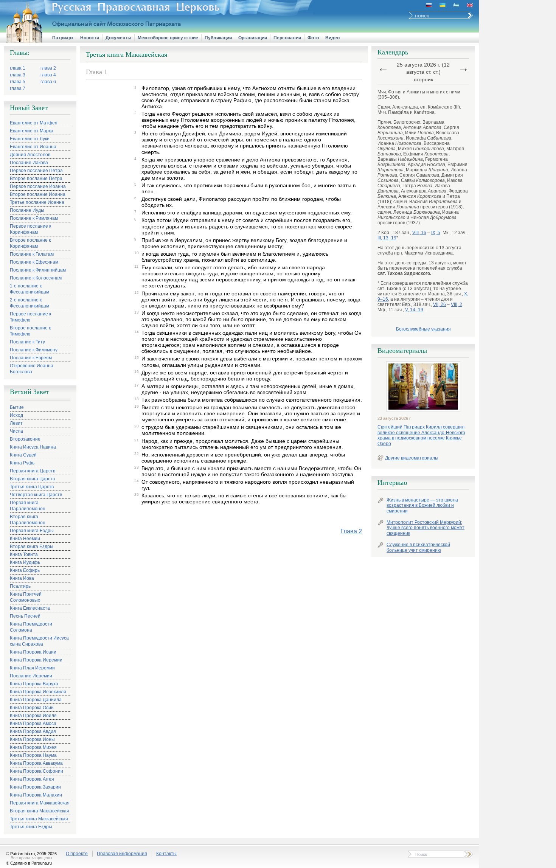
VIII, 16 (419, 232)
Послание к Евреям (31, 357)
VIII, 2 (456, 304)
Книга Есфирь (25, 570)
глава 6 (48, 81)
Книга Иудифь (25, 562)
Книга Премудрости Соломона (31, 627)
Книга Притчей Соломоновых (26, 597)
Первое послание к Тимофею (30, 317)
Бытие (17, 407)
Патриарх (63, 37)
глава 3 (17, 75)
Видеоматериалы (402, 350)
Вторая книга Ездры (31, 546)
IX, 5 (435, 232)
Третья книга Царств (32, 486)
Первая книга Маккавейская (40, 803)
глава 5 (17, 81)
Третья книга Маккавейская (39, 818)
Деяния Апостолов (30, 154)
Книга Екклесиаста (30, 608)
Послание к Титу (27, 342)
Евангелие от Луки (30, 138)
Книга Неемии (25, 538)
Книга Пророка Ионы (32, 739)
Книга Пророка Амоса (33, 723)
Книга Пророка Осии (32, 707)
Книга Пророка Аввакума (36, 763)
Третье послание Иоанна (37, 202)
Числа (16, 431)
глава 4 (48, 75)
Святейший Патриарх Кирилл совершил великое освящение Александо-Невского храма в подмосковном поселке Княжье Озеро (421, 435)
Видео (332, 37)
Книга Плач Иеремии (32, 668)
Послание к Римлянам (34, 218)
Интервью (392, 482)
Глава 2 (351, 531)
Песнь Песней (25, 616)
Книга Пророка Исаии (33, 652)
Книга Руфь (22, 463)
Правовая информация (122, 853)
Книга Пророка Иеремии (36, 660)
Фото (313, 37)
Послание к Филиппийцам (38, 270)
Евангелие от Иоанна (33, 146)
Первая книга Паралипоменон (27, 505)
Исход (16, 415)
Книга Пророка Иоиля (33, 715)
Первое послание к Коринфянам (30, 229)
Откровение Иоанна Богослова (31, 368)
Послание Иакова (29, 162)
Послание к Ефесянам (34, 262)
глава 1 (17, 68)
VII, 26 (439, 304)
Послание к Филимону (33, 349)
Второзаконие (25, 439)
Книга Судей (23, 455)
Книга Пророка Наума (33, 755)
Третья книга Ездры (31, 826)
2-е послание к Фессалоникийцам (29, 303)
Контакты (166, 853)
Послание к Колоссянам (36, 278)
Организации (252, 37)
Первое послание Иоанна (38, 186)
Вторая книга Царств (32, 478)
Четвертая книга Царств (36, 494)
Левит (16, 423)
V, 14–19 (414, 309)
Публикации (218, 37)
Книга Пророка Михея (33, 747)
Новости (89, 37)
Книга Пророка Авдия (33, 731)
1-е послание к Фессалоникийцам (29, 289)
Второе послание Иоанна (37, 194)
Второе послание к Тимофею (30, 331)
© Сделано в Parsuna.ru (29, 863)
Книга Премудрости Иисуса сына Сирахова (39, 641)
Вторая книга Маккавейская (39, 811)
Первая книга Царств (32, 471)
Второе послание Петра (36, 178)
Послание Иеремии (31, 676)
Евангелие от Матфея (33, 123)
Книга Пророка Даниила (36, 699)
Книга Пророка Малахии (36, 795)
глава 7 (17, 88)
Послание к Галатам (32, 254)
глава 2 (48, 68)
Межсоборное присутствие (168, 37)
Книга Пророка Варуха (34, 683)
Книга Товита (24, 554)
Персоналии (287, 37)
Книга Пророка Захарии (35, 787)
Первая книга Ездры (32, 530)
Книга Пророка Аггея (32, 779)
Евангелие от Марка (31, 131)
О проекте (77, 853)
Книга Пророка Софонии (36, 771)
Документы (118, 37)
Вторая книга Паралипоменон (27, 519)
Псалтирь (20, 586)
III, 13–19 (386, 238)
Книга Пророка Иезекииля (38, 691)
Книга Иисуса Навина (33, 447)
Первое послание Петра (36, 170)
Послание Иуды (27, 210)
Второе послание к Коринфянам (30, 243)
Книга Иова (22, 578)
